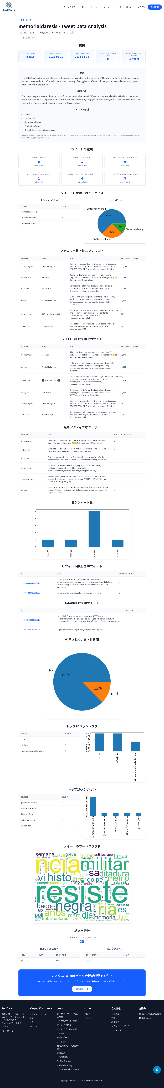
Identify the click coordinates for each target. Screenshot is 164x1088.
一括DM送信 (62, 1057)
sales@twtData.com (151, 1013)
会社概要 (115, 1013)
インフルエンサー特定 (67, 1020)
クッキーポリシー (119, 1030)
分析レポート (63, 1037)
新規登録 (155, 7)
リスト (32, 1022)
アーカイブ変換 (64, 1025)
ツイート (33, 1017)
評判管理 (61, 1052)
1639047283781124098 (30, 593)
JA (129, 7)
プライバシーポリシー (121, 1026)
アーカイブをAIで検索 (67, 1029)
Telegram (146, 1017)
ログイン (141, 7)
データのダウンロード (73, 7)
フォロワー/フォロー (39, 1013)
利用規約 (115, 1022)
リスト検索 (62, 1041)
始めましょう (82, 989)
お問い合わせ (117, 1017)
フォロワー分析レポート (68, 1069)
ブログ (106, 7)
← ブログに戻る (24, 20)
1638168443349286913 (30, 583)
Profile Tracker (64, 1061)
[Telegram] (157, 1070)
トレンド (118, 7)
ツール (93, 7)
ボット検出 (62, 1033)
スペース (33, 1026)
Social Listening (64, 1065)
